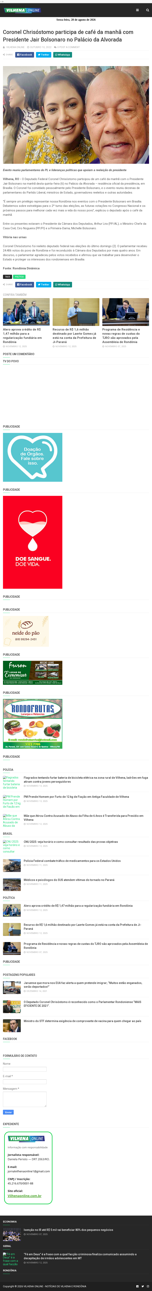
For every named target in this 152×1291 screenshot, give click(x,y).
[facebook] (137, 1286)
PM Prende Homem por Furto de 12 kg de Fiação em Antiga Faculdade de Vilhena (76, 796)
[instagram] (147, 1286)
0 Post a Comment (68, 47)
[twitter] (143, 1286)
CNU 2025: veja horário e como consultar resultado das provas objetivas (71, 841)
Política (19, 277)
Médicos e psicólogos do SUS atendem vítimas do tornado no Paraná (69, 880)
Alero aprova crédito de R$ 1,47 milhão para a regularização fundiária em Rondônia (78, 905)
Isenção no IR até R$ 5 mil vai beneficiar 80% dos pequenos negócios (68, 1229)
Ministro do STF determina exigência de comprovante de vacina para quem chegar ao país (82, 1021)
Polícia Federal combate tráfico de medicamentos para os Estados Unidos (72, 860)
